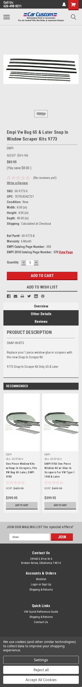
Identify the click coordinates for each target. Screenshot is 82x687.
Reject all (41, 669)
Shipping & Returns (41, 589)
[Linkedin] (36, 296)
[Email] (15, 296)
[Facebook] (8, 296)
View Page (66, 252)
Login (34, 584)
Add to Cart (21, 505)
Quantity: (13, 262)
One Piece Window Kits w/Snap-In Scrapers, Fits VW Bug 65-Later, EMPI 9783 (21, 470)
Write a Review (17, 183)
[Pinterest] (43, 296)
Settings (41, 659)
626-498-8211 (12, 6)
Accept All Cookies (41, 679)
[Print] (22, 296)
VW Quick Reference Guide (41, 611)
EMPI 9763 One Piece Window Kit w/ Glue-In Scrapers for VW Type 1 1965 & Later (59, 470)
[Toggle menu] (6, 17)
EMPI (9, 454)
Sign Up (46, 584)
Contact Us (41, 622)
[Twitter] (29, 296)
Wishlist (41, 579)
